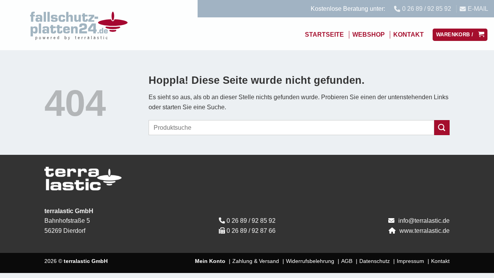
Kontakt (408, 34)
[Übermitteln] (442, 127)
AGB (346, 261)
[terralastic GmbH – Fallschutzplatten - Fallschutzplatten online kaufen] (79, 25)
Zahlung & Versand (255, 261)
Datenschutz (374, 261)
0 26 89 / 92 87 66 (251, 230)
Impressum (410, 261)
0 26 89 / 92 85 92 (251, 220)
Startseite (324, 34)
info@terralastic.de (424, 220)
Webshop (368, 34)
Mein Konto (210, 261)
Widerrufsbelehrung (310, 261)
